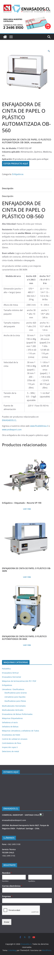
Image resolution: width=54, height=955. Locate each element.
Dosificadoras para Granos (16, 693)
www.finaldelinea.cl (39, 426)
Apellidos (31, 881)
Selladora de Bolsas (10, 726)
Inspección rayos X (10, 747)
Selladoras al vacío (10, 722)
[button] (49, 51)
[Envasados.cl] (5, 37)
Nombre (7, 873)
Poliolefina (6, 668)
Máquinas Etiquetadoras (12, 718)
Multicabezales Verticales (12, 710)
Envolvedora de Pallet (11, 735)
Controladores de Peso (11, 743)
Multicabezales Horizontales (14, 706)
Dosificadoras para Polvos (15, 701)
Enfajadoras (17, 174)
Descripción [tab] (7, 188)
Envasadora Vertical (10, 673)
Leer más (27, 509)
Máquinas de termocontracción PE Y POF (19, 681)
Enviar (6, 922)
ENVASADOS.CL (9, 420)
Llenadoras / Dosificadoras (13, 689)
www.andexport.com (12, 429)
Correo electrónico (12, 886)
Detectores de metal (10, 751)
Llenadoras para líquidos (15, 697)
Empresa (7, 896)
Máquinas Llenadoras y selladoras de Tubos (20, 731)
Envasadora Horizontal (11, 677)
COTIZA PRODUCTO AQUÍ (15, 163)
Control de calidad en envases (14, 739)
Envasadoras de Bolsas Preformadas (17, 714)
